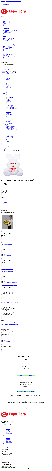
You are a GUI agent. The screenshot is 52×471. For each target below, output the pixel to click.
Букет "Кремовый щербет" (7, 271)
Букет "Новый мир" (5, 344)
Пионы (8, 78)
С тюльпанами (9, 106)
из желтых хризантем (7, 55)
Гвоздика (8, 80)
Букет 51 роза (8, 113)
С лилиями (8, 100)
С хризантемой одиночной (11, 108)
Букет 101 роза (9, 114)
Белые (7, 116)
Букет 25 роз (8, 112)
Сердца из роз (9, 130)
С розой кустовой (9, 105)
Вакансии (5, 443)
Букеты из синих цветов (8, 39)
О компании (8, 425)
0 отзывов (5, 184)
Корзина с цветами (10, 128)
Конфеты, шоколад (10, 135)
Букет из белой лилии (5, 258)
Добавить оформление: (5, 289)
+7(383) (4, 71)
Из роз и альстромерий (8, 49)
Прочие (7, 92)
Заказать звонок (4, 62)
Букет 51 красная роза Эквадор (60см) (9, 324)
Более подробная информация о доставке (26, 375)
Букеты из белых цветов (8, 38)
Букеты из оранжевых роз (8, 47)
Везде (4, 19)
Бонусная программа (8, 432)
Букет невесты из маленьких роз (10, 24)
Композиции (6, 40)
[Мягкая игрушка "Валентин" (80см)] (13, 177)
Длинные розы (6, 28)
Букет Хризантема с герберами (9, 53)
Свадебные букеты (7, 32)
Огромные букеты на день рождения (11, 42)
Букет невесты (10, 94)
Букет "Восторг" (4, 231)
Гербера (7, 85)
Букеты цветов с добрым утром (10, 26)
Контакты (3, 1)
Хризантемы (8, 87)
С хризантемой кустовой (11, 107)
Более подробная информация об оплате (26, 391)
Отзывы (5, 203)
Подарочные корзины (10, 138)
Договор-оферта (9, 436)
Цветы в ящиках (9, 127)
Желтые (7, 117)
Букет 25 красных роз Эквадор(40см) (9, 304)
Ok (16, 469)
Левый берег (8, 441)
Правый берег (9, 442)
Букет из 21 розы (6, 23)
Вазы (8, 141)
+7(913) (4, 72)
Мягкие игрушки (9, 136)
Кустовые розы (9, 123)
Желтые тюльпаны (7, 57)
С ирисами (9, 99)
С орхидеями (8, 101)
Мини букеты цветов (7, 31)
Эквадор (7, 122)
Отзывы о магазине (8, 440)
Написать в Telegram (5, 73)
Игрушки (5, 29)
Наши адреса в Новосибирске (6, 446)
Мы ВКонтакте (9, 433)
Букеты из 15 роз (6, 46)
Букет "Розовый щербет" (6, 244)
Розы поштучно (9, 120)
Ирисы (7, 83)
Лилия (7, 86)
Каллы (7, 88)
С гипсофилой (10, 97)
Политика (8, 438)
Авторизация (8, 5)
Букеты (4, 36)
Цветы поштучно (7, 34)
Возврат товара (9, 427)
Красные (7, 115)
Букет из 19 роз (6, 22)
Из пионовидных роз (7, 48)
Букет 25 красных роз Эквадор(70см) (9, 285)
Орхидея (7, 84)
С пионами (9, 103)
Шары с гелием (9, 139)
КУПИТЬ (2, 197)
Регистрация (8, 6)
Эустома (7, 90)
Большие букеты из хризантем (9, 52)
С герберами (8, 95)
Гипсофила (8, 81)
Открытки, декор (9, 137)
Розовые (7, 118)
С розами (8, 104)
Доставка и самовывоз (10, 1)
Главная (4, 148)
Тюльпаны (8, 79)
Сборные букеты (9, 109)
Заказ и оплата (18, 1)
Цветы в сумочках (11, 126)
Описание (5, 202)
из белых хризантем (7, 54)
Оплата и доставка (8, 430)
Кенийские (8, 121)
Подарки (5, 50)
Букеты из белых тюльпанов (9, 56)
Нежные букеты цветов (8, 41)
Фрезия (7, 89)
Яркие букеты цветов (7, 33)
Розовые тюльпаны (7, 58)
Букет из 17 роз (6, 21)
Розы (4, 37)
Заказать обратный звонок (8, 64)
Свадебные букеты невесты (12, 129)
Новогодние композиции (11, 133)
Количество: (3, 192)
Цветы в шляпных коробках (12, 131)
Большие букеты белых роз (9, 44)
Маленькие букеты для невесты (10, 30)
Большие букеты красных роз (9, 45)
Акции (4, 20)
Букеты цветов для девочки (9, 25)
